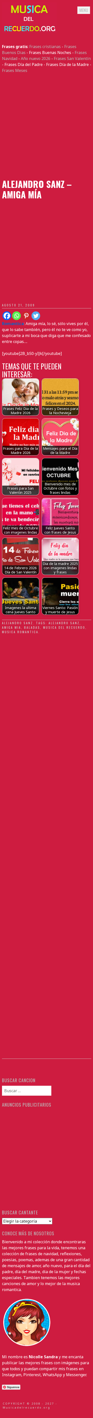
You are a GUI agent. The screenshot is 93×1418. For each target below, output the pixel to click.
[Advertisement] (46, 126)
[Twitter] (35, 315)
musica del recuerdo (64, 627)
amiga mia (11, 627)
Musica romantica (20, 632)
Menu (83, 10)
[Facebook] (6, 315)
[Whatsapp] (16, 315)
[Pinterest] (26, 315)
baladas (32, 627)
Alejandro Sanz (17, 623)
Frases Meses (14, 70)
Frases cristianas (45, 46)
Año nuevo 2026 (35, 58)
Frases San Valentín (72, 58)
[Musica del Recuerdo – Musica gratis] (29, 31)
